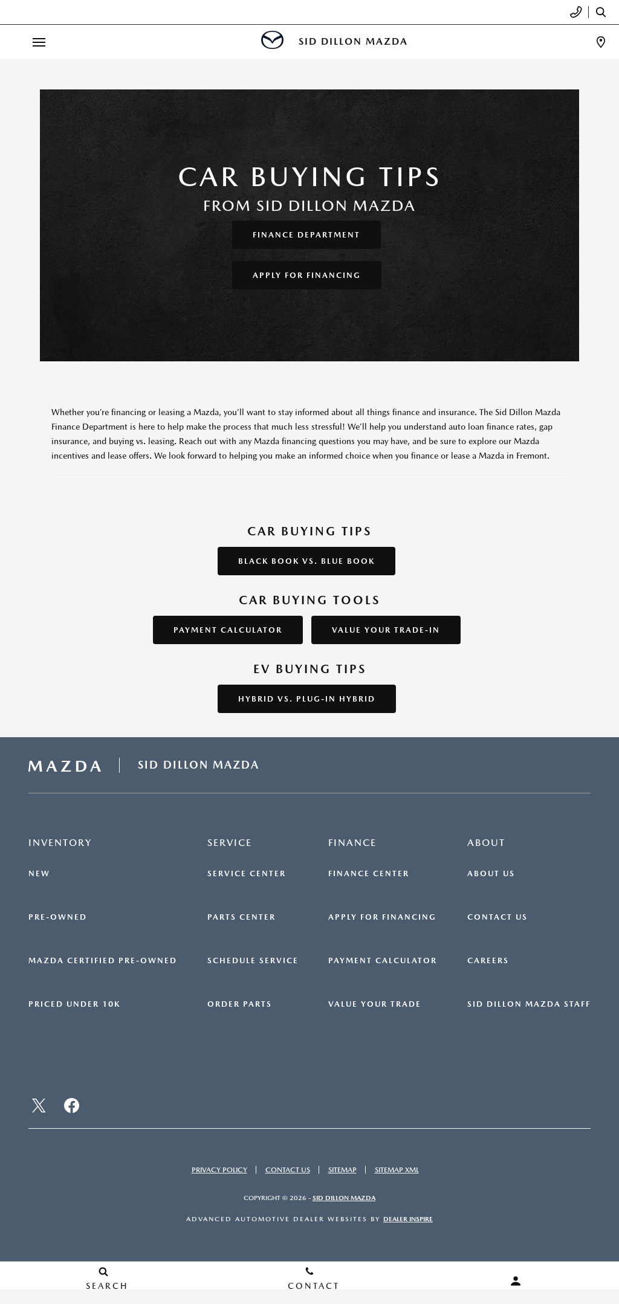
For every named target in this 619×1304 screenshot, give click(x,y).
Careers (488, 961)
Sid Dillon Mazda (344, 1198)
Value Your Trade (374, 1004)
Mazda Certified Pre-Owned (102, 961)
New (39, 874)
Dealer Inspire (408, 1219)
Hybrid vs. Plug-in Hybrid (306, 698)
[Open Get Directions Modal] (601, 42)
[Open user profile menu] (516, 1281)
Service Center (246, 874)
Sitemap (342, 1170)
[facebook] (71, 1105)
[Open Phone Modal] (576, 12)
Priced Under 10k (74, 1004)
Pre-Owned (57, 917)
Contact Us (497, 917)
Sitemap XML (397, 1170)
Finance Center (368, 874)
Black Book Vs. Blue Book (306, 561)
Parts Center (241, 917)
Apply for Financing (307, 275)
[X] (38, 1105)
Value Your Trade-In (386, 629)
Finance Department (306, 234)
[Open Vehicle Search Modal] (604, 12)
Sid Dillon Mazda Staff (529, 1004)
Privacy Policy (219, 1170)
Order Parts (239, 1004)
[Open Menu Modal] (38, 42)
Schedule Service (253, 961)
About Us (491, 874)
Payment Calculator (227, 629)
